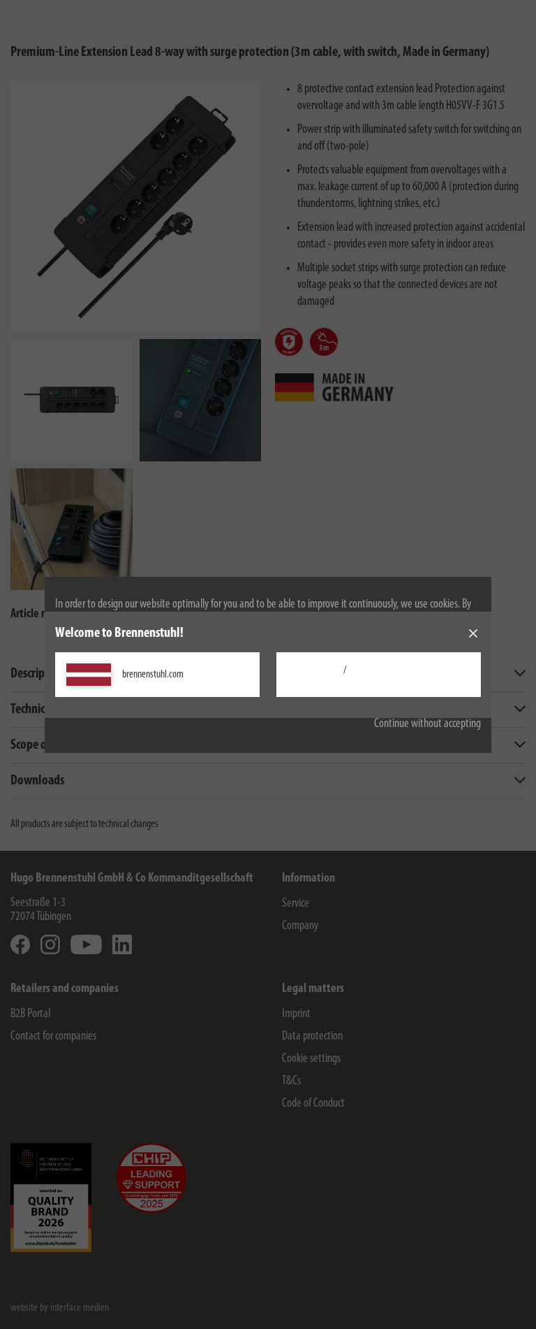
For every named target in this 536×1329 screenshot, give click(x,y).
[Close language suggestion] (473, 633)
